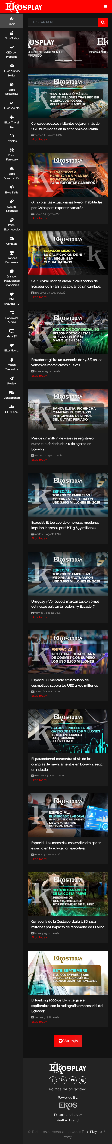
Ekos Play (89, 1132)
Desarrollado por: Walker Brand (68, 1117)
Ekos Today (39, 139)
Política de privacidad (67, 1089)
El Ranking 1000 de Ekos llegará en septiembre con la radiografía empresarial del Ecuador (67, 1005)
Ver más (70, 1041)
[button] (34, 49)
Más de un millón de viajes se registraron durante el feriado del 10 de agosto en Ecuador (63, 443)
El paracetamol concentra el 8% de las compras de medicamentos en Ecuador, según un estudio (68, 764)
